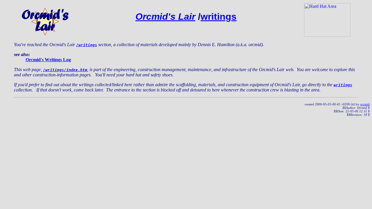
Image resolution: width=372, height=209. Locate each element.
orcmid (365, 104)
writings (219, 16)
